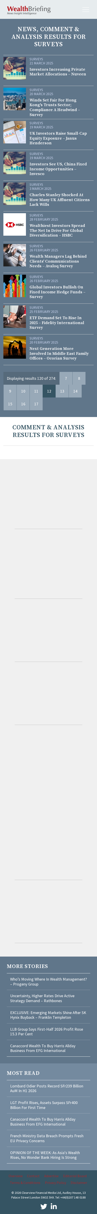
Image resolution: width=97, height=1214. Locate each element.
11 (36, 391)
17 (36, 403)
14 (75, 391)
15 (10, 403)
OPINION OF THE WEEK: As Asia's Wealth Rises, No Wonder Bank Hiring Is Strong (45, 1155)
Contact (33, 1176)
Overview (16, 1176)
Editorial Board (75, 1176)
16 (23, 403)
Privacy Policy (55, 1182)
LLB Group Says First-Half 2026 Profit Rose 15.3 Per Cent (46, 1032)
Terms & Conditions (25, 1182)
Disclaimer (79, 1182)
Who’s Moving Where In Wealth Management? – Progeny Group (48, 982)
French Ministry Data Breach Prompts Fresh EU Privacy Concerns (46, 1138)
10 (23, 391)
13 (62, 391)
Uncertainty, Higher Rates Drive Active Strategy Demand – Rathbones (42, 998)
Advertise (51, 1176)
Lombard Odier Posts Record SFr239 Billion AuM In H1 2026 (46, 1088)
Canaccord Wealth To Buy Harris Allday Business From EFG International (42, 1048)
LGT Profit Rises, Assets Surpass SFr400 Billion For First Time (44, 1105)
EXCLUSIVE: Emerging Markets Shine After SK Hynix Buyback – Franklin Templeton (48, 1015)
